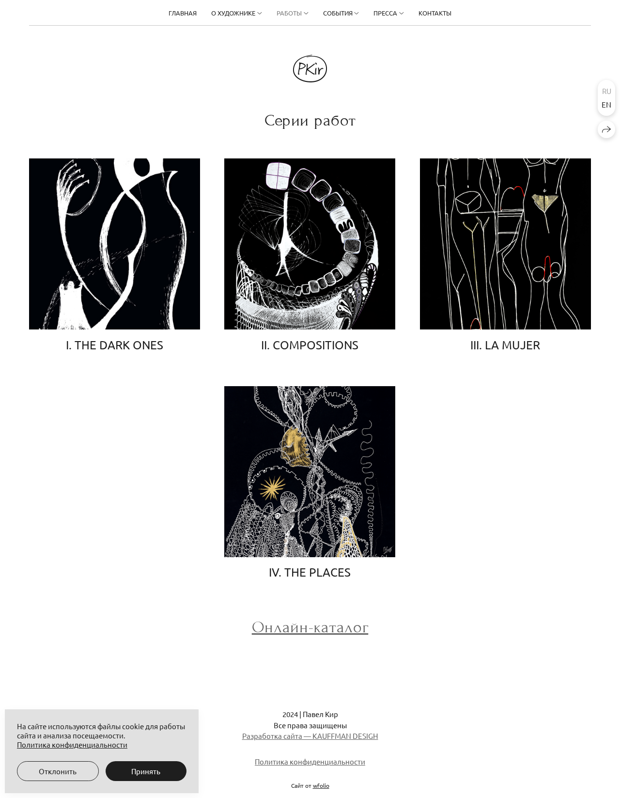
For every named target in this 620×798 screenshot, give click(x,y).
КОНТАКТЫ (434, 13)
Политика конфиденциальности (310, 761)
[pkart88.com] (310, 68)
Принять (145, 771)
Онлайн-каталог (310, 627)
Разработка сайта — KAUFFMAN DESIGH (310, 735)
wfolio (321, 785)
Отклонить (58, 771)
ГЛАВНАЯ (183, 13)
